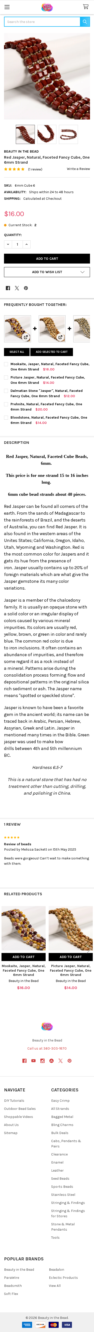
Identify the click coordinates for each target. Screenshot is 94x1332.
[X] (17, 288)
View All (55, 1286)
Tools (55, 1237)
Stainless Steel (63, 1195)
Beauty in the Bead (19, 1269)
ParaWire (11, 1278)
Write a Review (78, 169)
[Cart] (86, 7)
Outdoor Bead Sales (20, 1109)
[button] (47, 272)
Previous (5, 949)
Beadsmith (13, 1286)
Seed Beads (60, 1178)
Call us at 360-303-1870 (47, 1048)
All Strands (60, 1109)
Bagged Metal (62, 1117)
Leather (57, 1170)
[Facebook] (8, 288)
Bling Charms (62, 1125)
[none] (47, 76)
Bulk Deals (59, 1133)
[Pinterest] (26, 288)
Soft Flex (11, 1294)
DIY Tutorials (14, 1100)
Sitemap (11, 1133)
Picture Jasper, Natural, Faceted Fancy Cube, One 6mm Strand (70, 970)
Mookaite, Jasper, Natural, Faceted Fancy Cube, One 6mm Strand (24, 970)
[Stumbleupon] (51, 1061)
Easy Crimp (60, 1100)
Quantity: (13, 235)
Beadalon (56, 1269)
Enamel (57, 1162)
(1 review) (35, 169)
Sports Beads (62, 1186)
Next (89, 949)
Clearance (59, 1154)
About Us (11, 1125)
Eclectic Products (63, 1278)
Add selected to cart (51, 352)
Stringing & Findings (68, 1203)
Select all (17, 352)
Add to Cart (24, 957)
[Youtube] (33, 1061)
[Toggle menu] (7, 7)
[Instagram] (42, 1061)
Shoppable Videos (18, 1117)
